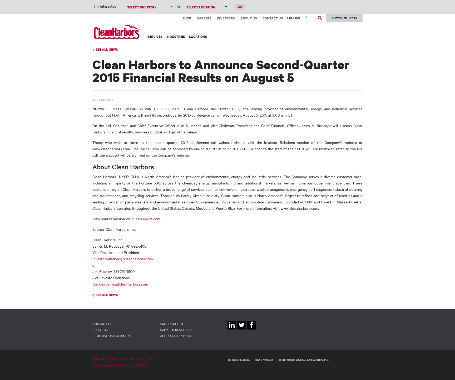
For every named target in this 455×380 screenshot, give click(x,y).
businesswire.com (145, 218)
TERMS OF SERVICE (239, 360)
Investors (226, 18)
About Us (248, 18)
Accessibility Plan (175, 335)
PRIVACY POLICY (263, 360)
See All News (107, 49)
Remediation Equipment (112, 335)
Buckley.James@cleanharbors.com (120, 284)
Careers (204, 18)
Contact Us (273, 18)
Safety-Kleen (171, 323)
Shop (186, 18)
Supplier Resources (176, 329)
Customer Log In (344, 18)
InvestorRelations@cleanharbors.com (122, 258)
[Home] (116, 32)
